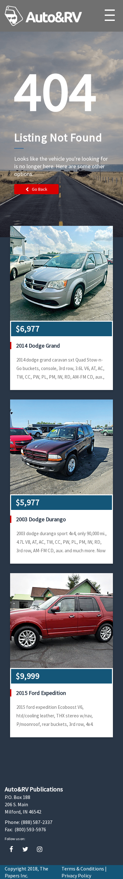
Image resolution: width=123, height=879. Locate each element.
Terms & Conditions (83, 868)
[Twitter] (25, 849)
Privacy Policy (76, 875)
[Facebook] (11, 849)
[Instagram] (39, 849)
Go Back (39, 189)
